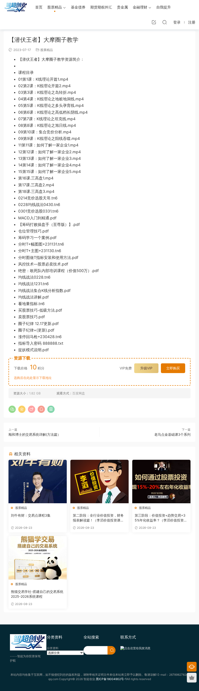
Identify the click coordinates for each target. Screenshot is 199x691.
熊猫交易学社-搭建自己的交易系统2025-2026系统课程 (37, 593)
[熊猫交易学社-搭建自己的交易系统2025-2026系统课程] (37, 558)
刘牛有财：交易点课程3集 (30, 515)
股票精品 (54, 7)
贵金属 (122, 7)
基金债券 (78, 7)
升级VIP (146, 368)
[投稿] (153, 22)
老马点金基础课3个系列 (172, 434)
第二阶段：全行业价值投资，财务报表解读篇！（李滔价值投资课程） (98, 518)
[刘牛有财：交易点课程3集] (37, 481)
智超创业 (16, 7)
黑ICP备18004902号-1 (111, 679)
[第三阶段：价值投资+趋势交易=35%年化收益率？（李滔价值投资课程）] (161, 481)
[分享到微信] (12, 409)
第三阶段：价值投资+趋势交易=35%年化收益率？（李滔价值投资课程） (161, 518)
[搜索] (164, 22)
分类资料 (52, 648)
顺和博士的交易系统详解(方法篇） (34, 434)
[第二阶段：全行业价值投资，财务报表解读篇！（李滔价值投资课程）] (99, 481)
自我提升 (163, 7)
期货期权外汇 (101, 7)
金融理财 (140, 7)
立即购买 (173, 368)
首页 (38, 7)
